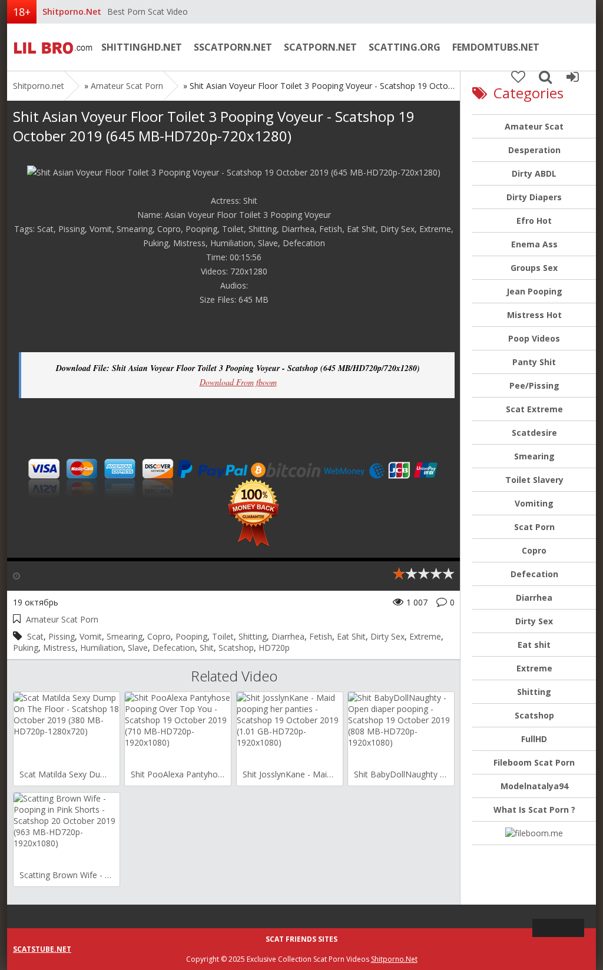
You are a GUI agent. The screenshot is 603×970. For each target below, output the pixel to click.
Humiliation (101, 647)
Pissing (61, 636)
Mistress (59, 647)
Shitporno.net (51, 47)
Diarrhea (287, 636)
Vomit (90, 636)
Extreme (425, 636)
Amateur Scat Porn (127, 85)
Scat (35, 636)
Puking (25, 647)
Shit (207, 647)
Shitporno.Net (394, 959)
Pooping (191, 636)
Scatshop (236, 647)
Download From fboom (238, 382)
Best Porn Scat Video (147, 11)
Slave (138, 647)
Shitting (252, 636)
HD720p (274, 647)
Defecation (174, 647)
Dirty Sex (387, 636)
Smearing (125, 636)
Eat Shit (351, 636)
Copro (159, 636)
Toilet (223, 636)
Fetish (320, 636)
